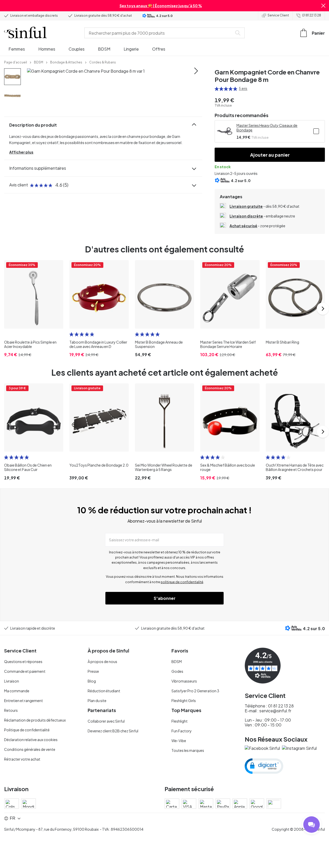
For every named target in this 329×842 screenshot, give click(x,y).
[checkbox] (316, 131)
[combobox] (159, 33)
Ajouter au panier (270, 155)
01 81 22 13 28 (311, 15)
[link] (15, 62)
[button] (323, 6)
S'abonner (165, 598)
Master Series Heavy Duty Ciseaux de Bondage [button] (266, 127)
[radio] (217, 89)
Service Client (278, 15)
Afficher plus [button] (21, 152)
